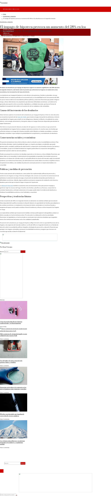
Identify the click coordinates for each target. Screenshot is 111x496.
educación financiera (7, 185)
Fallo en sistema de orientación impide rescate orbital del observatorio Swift (13, 335)
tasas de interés (22, 117)
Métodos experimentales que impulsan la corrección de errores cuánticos (12, 415)
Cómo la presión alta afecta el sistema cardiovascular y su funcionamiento (11, 322)
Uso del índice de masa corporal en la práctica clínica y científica (11, 361)
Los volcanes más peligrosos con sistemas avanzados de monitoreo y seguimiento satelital (12, 442)
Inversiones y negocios (6, 22)
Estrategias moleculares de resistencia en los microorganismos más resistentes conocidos (13, 388)
